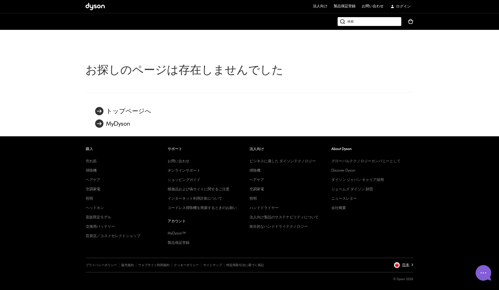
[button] (403, 265)
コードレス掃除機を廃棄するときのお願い (202, 208)
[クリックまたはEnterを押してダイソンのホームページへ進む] (95, 6)
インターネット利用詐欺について (195, 198)
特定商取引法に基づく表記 (245, 265)
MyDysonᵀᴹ (177, 233)
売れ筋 (91, 161)
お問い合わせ (373, 6)
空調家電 (93, 189)
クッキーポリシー (186, 265)
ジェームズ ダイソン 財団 (352, 189)
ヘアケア (93, 180)
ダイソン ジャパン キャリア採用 (357, 180)
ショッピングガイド (184, 180)
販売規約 (127, 265)
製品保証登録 (345, 6)
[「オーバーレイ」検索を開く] (369, 21)
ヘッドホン (95, 208)
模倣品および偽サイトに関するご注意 (198, 189)
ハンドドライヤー (264, 208)
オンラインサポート (184, 170)
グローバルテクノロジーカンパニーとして (365, 161)
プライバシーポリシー (101, 265)
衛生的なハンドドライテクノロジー (279, 226)
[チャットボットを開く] (483, 273)
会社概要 (338, 208)
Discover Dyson (343, 170)
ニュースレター (344, 198)
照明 (89, 198)
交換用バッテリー (100, 226)
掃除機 (91, 170)
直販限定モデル (98, 217)
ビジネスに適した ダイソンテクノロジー (283, 161)
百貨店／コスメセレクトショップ (113, 236)
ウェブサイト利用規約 (153, 265)
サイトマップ (212, 265)
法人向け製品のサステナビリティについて (284, 217)
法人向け (320, 6)
